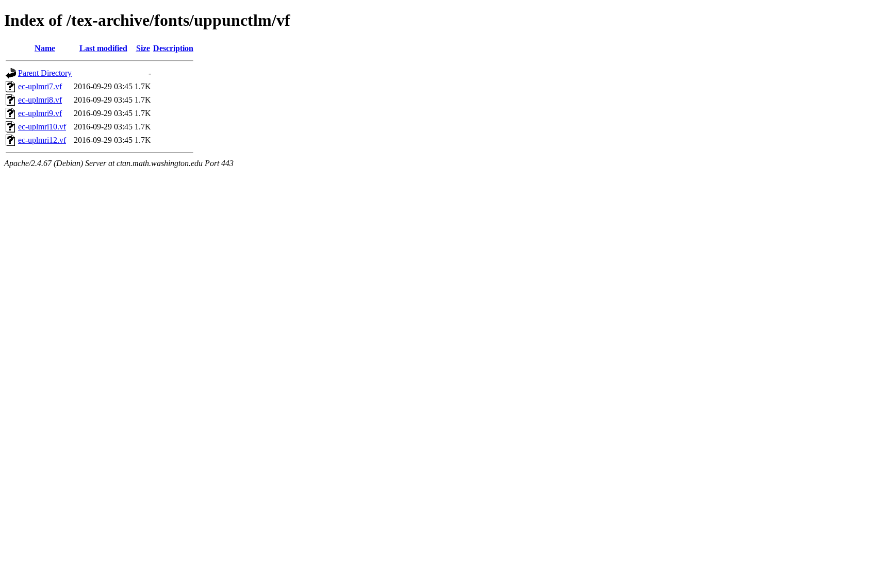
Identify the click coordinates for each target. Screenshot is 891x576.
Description (173, 48)
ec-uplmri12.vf (42, 140)
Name (45, 48)
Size (143, 48)
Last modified (103, 48)
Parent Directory (45, 73)
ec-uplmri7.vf (40, 86)
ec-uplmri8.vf (40, 99)
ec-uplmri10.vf (42, 126)
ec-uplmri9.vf (40, 113)
